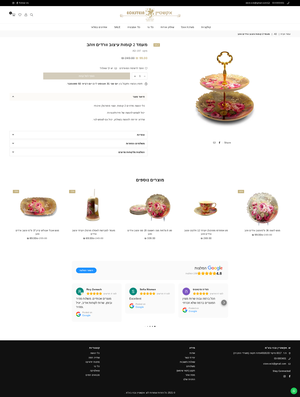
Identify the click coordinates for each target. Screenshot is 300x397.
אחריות (141, 135)
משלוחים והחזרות (135, 143)
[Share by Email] (214, 143)
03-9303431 (278, 3)
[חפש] (32, 14)
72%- (72, 191)
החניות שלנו (189, 379)
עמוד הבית (285, 34)
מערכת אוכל (187, 27)
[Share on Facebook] (219, 143)
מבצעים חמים (93, 375)
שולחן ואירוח (167, 27)
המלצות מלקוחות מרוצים (131, 152)
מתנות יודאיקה (92, 362)
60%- (241, 191)
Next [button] (6, 219)
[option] (221, 90)
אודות (192, 353)
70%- (16, 191)
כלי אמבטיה (133, 27)
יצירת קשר (190, 357)
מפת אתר (190, 375)
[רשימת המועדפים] (20, 14)
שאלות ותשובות (187, 362)
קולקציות (206, 27)
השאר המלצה (86, 270)
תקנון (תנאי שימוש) (186, 370)
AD (275, 34)
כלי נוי (150, 27)
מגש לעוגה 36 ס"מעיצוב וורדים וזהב (262, 230)
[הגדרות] (26, 14)
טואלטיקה (95, 370)
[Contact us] (294, 391)
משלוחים (190, 366)
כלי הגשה (95, 353)
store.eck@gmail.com (257, 3)
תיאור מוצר (139, 96)
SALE (117, 27)
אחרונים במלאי (99, 27)
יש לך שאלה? (107, 68)
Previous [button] (294, 219)
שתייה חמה (94, 357)
